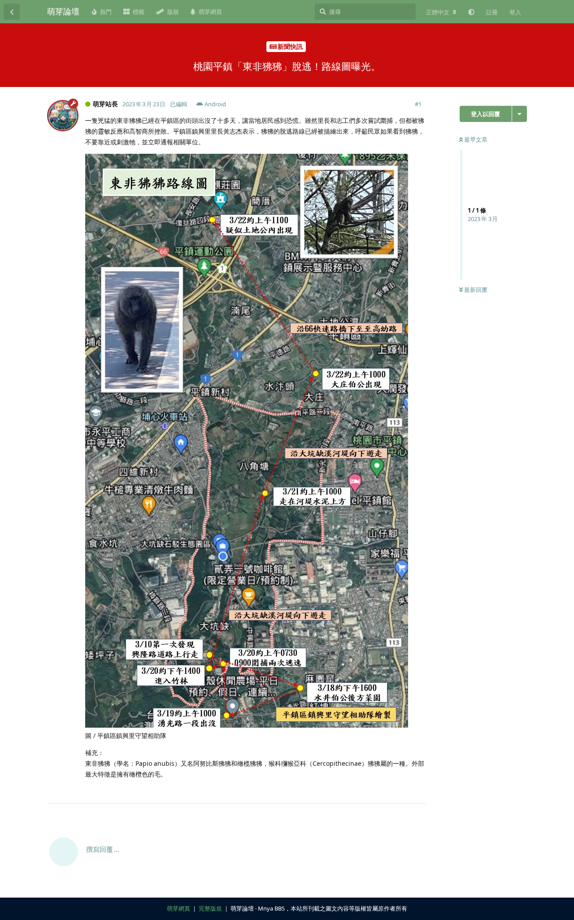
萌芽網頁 (178, 908)
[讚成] (380, 792)
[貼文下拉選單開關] (418, 792)
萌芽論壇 (63, 11)
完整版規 (210, 908)
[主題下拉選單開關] (519, 114)
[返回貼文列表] (12, 12)
